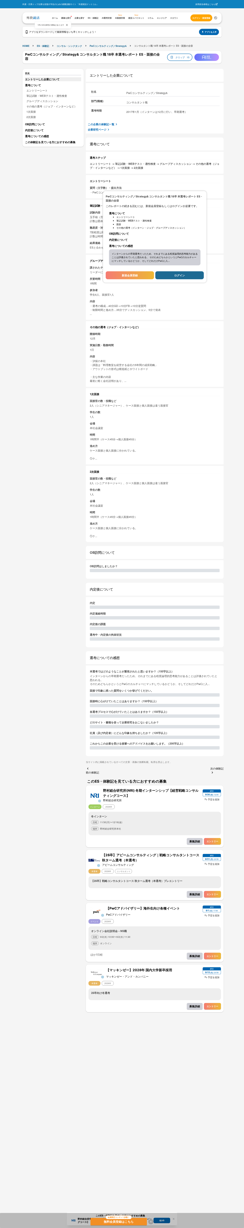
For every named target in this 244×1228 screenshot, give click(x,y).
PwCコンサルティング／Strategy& (108, 45)
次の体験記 (217, 768)
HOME (25, 45)
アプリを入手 (211, 31)
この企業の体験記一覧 (101, 124)
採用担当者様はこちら (205, 4)
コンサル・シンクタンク (69, 45)
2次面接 (31, 117)
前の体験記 (92, 772)
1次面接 (31, 112)
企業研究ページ (97, 129)
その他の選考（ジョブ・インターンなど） (51, 106)
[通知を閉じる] (66, 24)
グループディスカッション (42, 101)
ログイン (179, 275)
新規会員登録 (130, 275)
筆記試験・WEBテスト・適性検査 (46, 96)
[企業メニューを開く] (94, 795)
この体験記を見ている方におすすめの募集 (50, 142)
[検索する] (216, 18)
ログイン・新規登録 (201, 17)
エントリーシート (37, 90)
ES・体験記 (43, 45)
